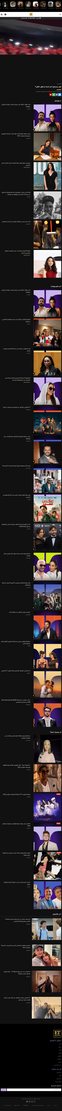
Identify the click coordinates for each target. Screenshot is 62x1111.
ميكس (28, 109)
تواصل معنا (58, 1081)
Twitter (30, 1101)
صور (60, 1050)
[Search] (10, 14)
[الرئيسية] (31, 14)
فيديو (5, 14)
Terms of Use (17, 1105)
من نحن (55, 1105)
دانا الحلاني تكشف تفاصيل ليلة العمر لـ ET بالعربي (15, 671)
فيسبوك (59, 1072)
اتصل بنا (48, 1105)
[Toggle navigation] (60, 14)
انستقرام (59, 1078)
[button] (59, 94)
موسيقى (59, 84)
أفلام (29, 499)
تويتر (60, 1075)
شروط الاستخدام (7, 1105)
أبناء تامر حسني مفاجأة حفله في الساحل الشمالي (16, 221)
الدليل (37, 18)
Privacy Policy (25, 1105)
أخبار (60, 1044)
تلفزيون (59, 1056)
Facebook (34, 1101)
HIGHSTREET (32, 18)
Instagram (32, 1101)
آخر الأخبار (23, 18)
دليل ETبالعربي (57, 1065)
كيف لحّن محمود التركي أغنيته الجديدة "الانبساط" (16, 466)
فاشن (59, 1062)
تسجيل (3, 1089)
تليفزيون (28, 138)
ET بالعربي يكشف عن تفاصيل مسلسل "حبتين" (16, 407)
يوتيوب (27, 1101)
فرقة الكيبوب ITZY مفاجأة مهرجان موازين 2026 (16, 794)
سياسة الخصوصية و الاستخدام (38, 1105)
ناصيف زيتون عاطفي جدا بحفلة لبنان (19, 612)
